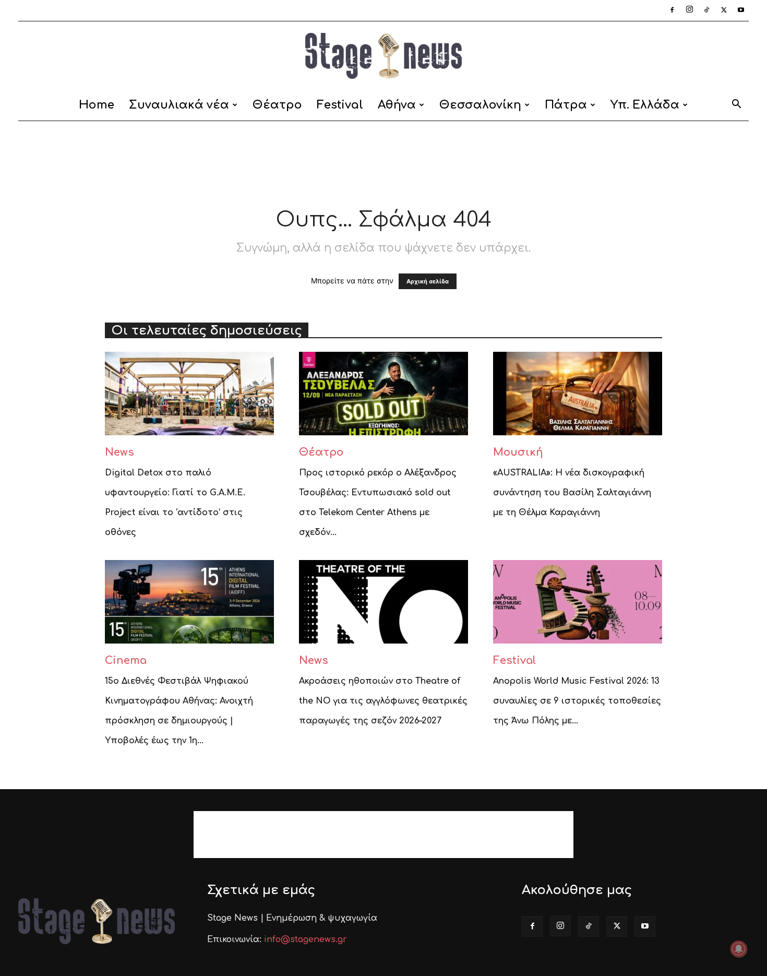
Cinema (126, 660)
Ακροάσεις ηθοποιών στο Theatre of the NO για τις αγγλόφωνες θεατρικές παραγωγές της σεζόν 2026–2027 (383, 700)
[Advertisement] (383, 157)
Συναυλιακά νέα (179, 105)
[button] (736, 106)
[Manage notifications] (738, 949)
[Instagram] (689, 10)
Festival (340, 105)
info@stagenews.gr (305, 939)
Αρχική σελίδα (427, 281)
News (119, 452)
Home (96, 105)
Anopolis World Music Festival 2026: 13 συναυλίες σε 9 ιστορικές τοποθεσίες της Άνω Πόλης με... (577, 700)
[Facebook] (672, 10)
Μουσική (518, 452)
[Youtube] (741, 10)
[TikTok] (706, 10)
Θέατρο (277, 105)
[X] (724, 10)
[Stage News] (383, 56)
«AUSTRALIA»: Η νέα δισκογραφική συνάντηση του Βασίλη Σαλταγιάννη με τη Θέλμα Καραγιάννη (572, 492)
